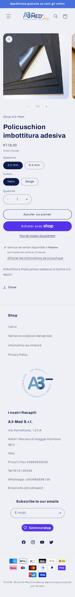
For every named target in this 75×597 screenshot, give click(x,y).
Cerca (12, 326)
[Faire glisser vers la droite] (46, 106)
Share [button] (12, 287)
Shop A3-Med (22, 582)
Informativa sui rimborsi (25, 345)
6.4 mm (34, 165)
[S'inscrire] (59, 513)
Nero (11, 181)
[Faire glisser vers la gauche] (28, 106)
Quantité (9, 191)
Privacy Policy (18, 354)
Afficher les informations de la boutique (35, 258)
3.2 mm (13, 165)
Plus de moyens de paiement (37, 236)
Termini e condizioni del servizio (30, 336)
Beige (29, 181)
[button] (8, 16)
